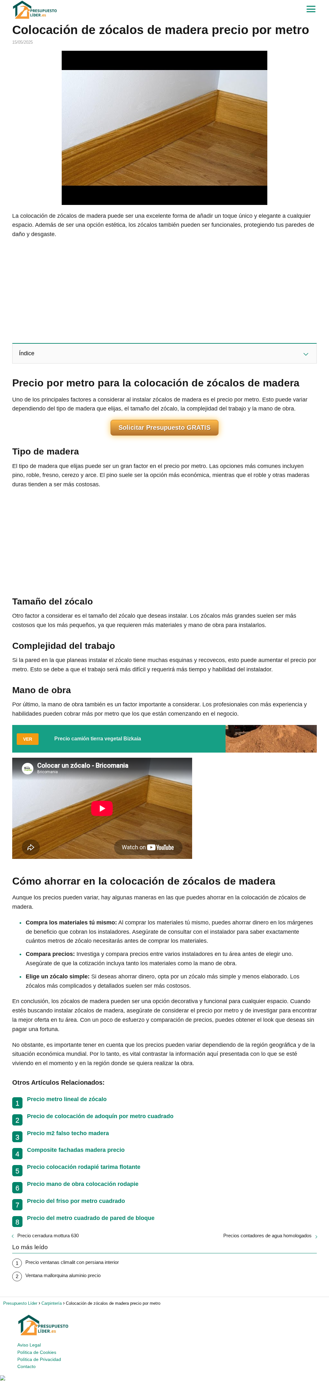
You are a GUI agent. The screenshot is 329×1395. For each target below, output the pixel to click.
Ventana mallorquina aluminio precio (63, 1275)
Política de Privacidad (39, 1359)
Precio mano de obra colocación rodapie (82, 1184)
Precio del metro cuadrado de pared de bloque (91, 1218)
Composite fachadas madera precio (76, 1150)
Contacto (26, 1366)
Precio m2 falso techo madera (68, 1133)
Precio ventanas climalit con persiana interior (72, 1262)
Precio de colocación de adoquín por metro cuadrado (100, 1116)
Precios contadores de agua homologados (267, 1235)
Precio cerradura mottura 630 (48, 1235)
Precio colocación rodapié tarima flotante (83, 1167)
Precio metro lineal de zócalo (67, 1099)
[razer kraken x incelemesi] (164, 1378)
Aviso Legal (29, 1344)
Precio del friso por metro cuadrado (76, 1201)
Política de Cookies (36, 1352)
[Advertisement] (164, 290)
